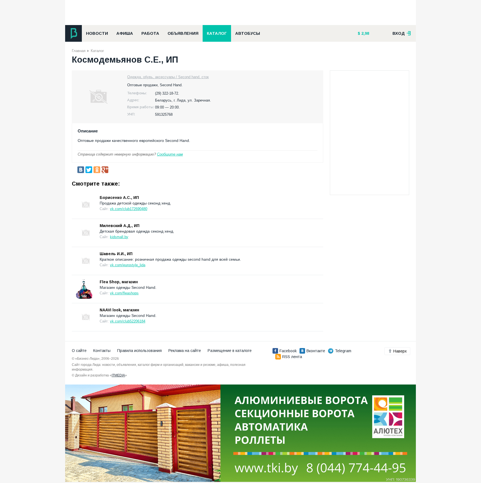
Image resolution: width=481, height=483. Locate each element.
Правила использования (139, 350)
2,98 (364, 33)
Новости (97, 33)
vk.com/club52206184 (127, 321)
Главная (78, 51)
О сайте (79, 350)
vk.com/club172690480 (128, 209)
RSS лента (292, 356)
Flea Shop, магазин (119, 282)
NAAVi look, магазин (119, 310)
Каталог (217, 33)
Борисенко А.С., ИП (119, 197)
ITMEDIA (118, 375)
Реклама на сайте (184, 350)
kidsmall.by (119, 237)
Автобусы (247, 33)
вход (399, 33)
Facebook (288, 351)
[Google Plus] (105, 169)
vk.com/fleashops (124, 293)
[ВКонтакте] (80, 169)
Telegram (343, 351)
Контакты (102, 350)
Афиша (124, 33)
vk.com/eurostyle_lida (127, 265)
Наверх (400, 351)
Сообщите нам (170, 154)
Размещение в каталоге (230, 350)
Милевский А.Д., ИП (119, 225)
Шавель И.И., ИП (116, 254)
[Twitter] (88, 169)
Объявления (183, 33)
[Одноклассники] (97, 169)
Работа (150, 33)
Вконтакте (315, 351)
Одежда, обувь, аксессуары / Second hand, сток (168, 77)
